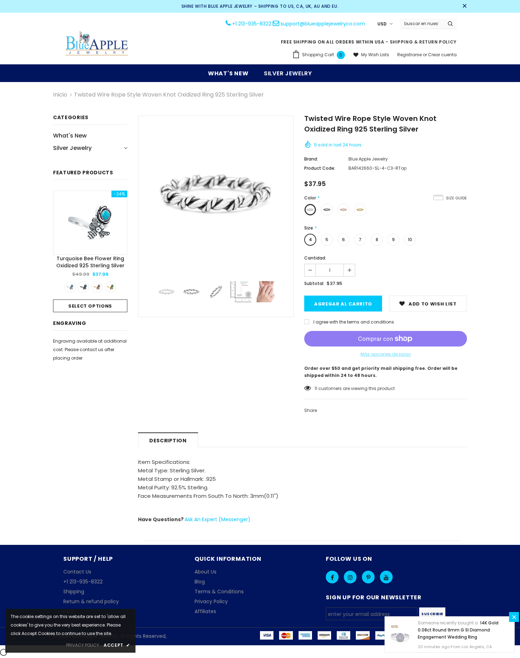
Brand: (311, 159)
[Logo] (97, 44)
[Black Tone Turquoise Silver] (83, 287)
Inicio (60, 95)
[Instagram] (350, 577)
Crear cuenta (442, 55)
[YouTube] (386, 577)
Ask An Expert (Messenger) (217, 519)
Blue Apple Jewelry (368, 159)
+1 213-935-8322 (251, 23)
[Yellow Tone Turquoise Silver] (110, 287)
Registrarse (410, 55)
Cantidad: (315, 258)
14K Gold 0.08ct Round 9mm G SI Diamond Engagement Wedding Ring (458, 630)
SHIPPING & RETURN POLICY (423, 42)
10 (410, 240)
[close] (464, 6)
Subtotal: (314, 283)
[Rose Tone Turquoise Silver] (97, 287)
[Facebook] (332, 577)
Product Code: (319, 168)
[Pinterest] (368, 577)
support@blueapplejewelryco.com (323, 23)
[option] (90, 251)
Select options (90, 306)
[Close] (514, 617)
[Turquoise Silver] (70, 287)
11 (315, 388)
